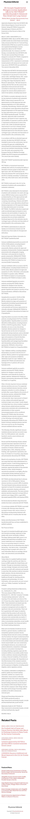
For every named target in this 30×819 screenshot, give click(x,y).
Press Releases (20, 726)
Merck (8, 18)
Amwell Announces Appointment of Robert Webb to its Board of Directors (13, 796)
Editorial (11, 749)
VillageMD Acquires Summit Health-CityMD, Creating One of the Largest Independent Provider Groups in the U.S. (14, 778)
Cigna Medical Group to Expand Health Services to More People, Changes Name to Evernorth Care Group (15, 784)
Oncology (13, 18)
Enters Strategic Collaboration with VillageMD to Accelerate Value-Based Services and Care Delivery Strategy (14, 790)
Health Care (17, 749)
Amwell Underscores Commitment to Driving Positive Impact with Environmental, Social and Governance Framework (14, 772)
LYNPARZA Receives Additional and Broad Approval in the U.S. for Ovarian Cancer (15, 755)
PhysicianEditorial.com (18, 811)
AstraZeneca (5, 738)
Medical (4, 18)
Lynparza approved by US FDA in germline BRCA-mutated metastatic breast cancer (14, 743)
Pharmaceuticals (20, 18)
